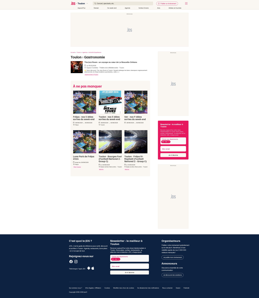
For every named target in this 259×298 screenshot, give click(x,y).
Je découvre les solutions (172, 275)
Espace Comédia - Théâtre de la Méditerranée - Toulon (105, 68)
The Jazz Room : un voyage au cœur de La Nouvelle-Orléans (110, 62)
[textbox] (171, 141)
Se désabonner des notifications (148, 288)
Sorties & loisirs (144, 8)
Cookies (107, 288)
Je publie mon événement (172, 257)
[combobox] (173, 140)
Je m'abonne (173, 155)
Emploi (178, 288)
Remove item (169, 141)
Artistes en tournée (175, 8)
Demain (96, 8)
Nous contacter (167, 288)
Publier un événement (168, 4)
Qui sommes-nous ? (75, 288)
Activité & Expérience (95, 52)
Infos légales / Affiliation (93, 288)
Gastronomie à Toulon (91, 74)
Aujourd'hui (81, 8)
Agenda (127, 8)
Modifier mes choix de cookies (123, 288)
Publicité (186, 288)
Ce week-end (111, 8)
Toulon (81, 3)
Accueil (73, 52)
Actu (158, 8)
